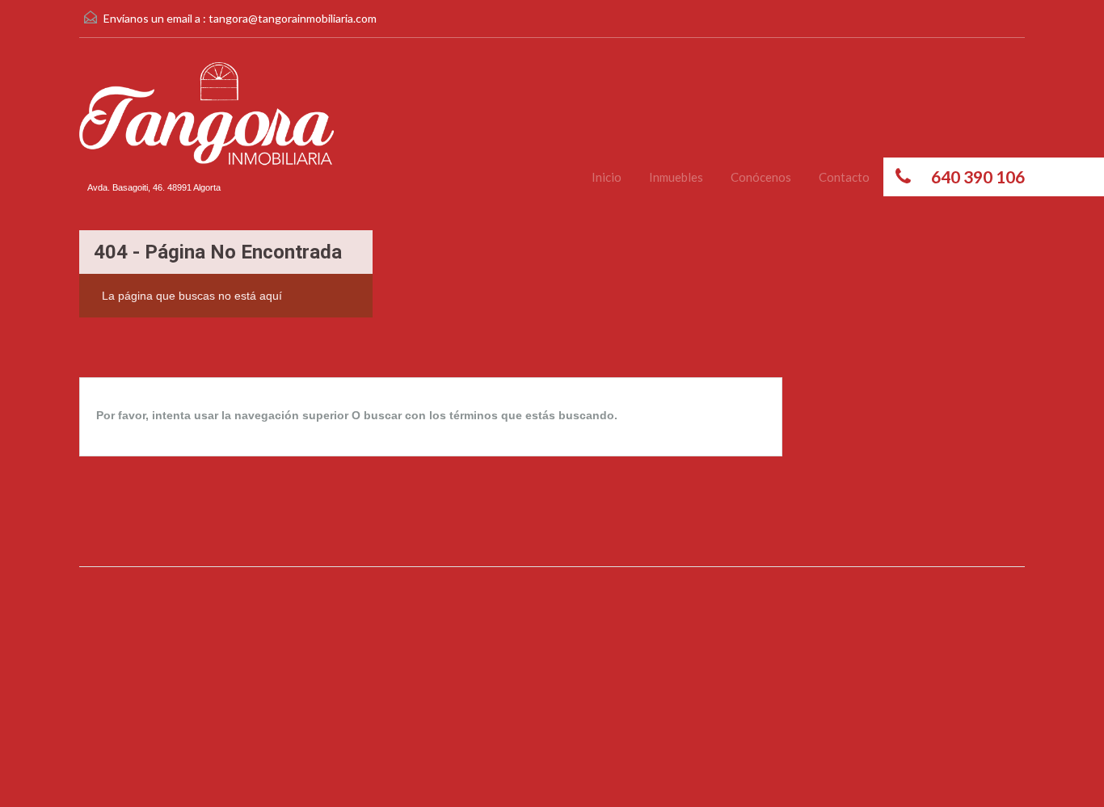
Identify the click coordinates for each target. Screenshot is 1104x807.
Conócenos (761, 177)
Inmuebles (676, 177)
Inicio (607, 177)
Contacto (844, 177)
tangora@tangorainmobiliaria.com (293, 18)
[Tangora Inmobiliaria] (206, 124)
